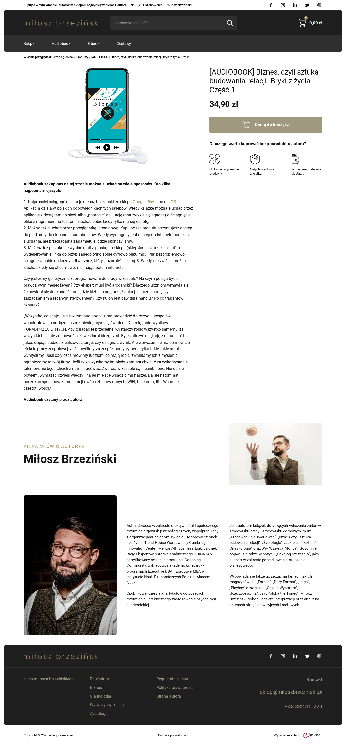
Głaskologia (100, 696)
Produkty (82, 57)
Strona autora (168, 696)
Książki (30, 43)
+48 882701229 (303, 707)
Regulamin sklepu (172, 679)
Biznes (96, 687)
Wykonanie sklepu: (287, 735)
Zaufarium (99, 679)
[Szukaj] (230, 23)
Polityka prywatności (175, 687)
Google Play (143, 201)
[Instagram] (283, 5)
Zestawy (124, 43)
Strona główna (63, 57)
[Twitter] (307, 5)
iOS (173, 201)
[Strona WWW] (319, 5)
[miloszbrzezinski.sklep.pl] (62, 23)
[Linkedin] (295, 5)
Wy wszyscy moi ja (107, 704)
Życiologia (99, 713)
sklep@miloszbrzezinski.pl (291, 692)
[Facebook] (271, 5)
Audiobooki (61, 43)
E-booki (94, 43)
